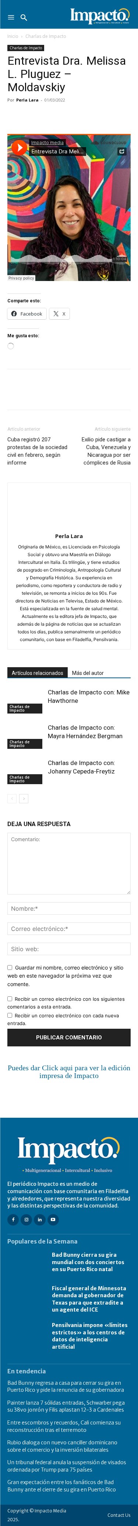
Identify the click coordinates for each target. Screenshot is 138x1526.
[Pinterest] (48, 116)
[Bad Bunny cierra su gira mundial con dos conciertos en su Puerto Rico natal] (26, 1262)
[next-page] (23, 798)
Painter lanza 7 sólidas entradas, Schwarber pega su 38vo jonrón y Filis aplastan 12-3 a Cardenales (66, 1406)
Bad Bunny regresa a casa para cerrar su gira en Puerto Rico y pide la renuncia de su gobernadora (65, 1387)
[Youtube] (53, 1220)
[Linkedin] (82, 116)
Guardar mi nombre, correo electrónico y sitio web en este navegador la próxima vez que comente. (65, 975)
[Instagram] (26, 1220)
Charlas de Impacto (45, 36)
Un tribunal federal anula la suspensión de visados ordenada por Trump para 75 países (66, 1466)
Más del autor (88, 673)
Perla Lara (27, 100)
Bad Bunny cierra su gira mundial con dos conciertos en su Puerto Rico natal (88, 1262)
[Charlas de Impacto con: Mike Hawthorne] (25, 701)
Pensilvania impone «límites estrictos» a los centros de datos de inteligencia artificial (90, 1336)
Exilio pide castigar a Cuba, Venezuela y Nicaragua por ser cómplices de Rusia (106, 451)
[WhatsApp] (65, 116)
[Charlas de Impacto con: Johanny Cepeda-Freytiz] (25, 771)
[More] (99, 116)
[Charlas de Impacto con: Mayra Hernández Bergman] (25, 736)
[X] (31, 116)
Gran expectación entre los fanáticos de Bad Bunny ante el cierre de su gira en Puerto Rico (61, 1486)
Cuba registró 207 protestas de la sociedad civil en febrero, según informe (37, 451)
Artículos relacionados (37, 673)
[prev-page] (12, 798)
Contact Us (119, 1515)
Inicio (12, 36)
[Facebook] (14, 116)
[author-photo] (69, 526)
